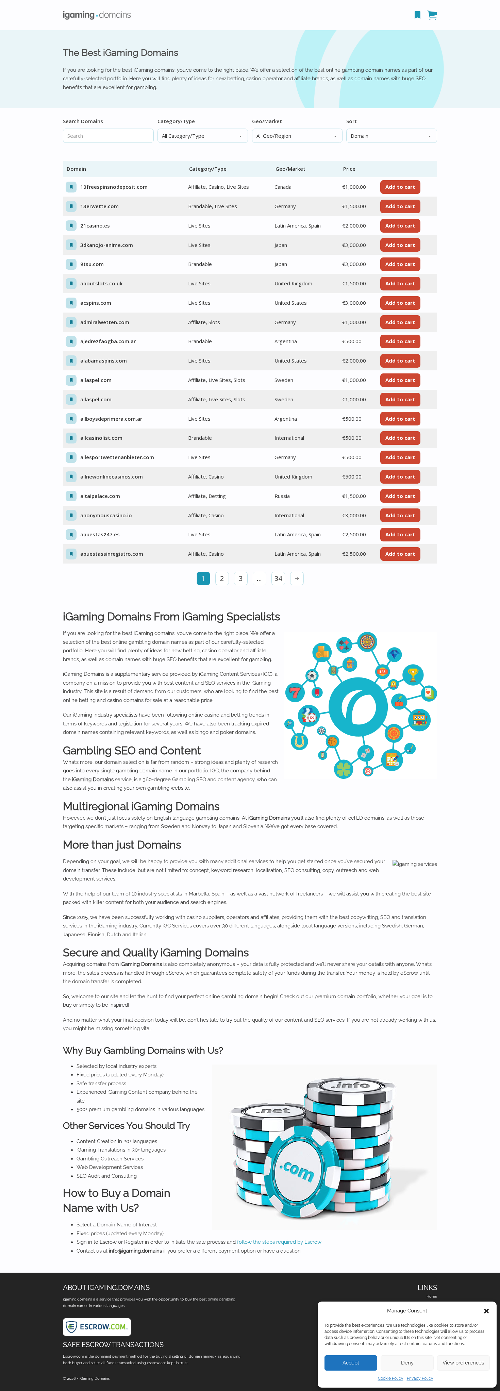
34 (278, 578)
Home (432, 1296)
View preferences (463, 1363)
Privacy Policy (420, 1378)
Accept (351, 1363)
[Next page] (297, 578)
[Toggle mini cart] (432, 15)
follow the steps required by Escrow (279, 1242)
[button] (486, 1311)
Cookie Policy (390, 1378)
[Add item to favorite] (71, 187)
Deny (407, 1363)
